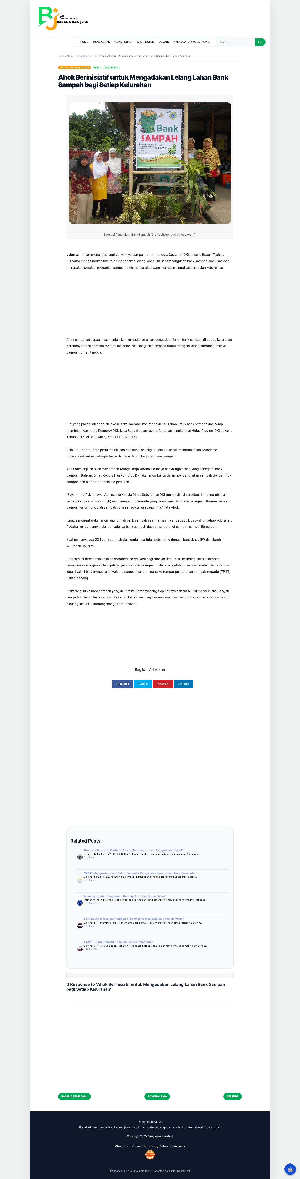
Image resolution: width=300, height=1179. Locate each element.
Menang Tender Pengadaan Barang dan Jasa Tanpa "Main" (125, 896)
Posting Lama (157, 1096)
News (97, 67)
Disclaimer (178, 1146)
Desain (164, 41)
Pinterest (163, 683)
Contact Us (138, 1146)
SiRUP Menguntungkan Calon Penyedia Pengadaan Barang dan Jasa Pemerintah (140, 873)
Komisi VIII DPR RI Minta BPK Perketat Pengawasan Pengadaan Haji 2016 (134, 850)
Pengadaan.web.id (160, 1136)
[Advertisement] (150, 292)
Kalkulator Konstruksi (191, 41)
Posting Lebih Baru (74, 1096)
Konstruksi (123, 41)
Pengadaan (101, 41)
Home (84, 41)
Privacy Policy (158, 1146)
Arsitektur (145, 41)
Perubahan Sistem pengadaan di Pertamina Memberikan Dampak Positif (134, 918)
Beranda (233, 1096)
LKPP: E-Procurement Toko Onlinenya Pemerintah (118, 942)
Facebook (122, 683)
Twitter (143, 683)
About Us (121, 1146)
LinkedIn (183, 683)
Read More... (91, 857)
